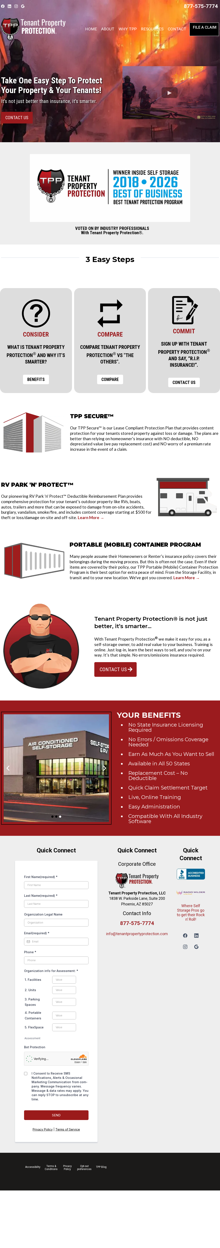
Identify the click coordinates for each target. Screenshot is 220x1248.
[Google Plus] (22, 6)
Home (91, 29)
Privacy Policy (43, 1129)
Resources (152, 29)
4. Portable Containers (33, 1015)
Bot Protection (34, 1047)
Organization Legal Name (43, 914)
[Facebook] (3, 6)
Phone (30, 952)
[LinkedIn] (9, 6)
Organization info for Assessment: (51, 971)
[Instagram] (16, 6)
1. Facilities (33, 979)
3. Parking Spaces (32, 1001)
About (107, 29)
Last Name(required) (41, 895)
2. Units (30, 990)
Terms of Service (67, 1129)
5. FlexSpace (34, 1027)
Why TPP (128, 29)
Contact (177, 29)
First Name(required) (41, 877)
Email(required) (36, 933)
